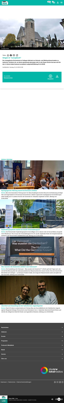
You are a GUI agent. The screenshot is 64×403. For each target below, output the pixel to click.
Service (3, 354)
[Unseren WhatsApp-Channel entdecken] (55, 382)
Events (3, 336)
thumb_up (62, 399)
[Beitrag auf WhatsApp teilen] (8, 55)
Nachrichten (5, 327)
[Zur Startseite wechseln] (5, 3)
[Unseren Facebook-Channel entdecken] (60, 382)
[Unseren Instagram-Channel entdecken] (62, 382)
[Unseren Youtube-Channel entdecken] (57, 382)
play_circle (59, 399)
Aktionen (4, 332)
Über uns (4, 358)
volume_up (52, 399)
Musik (3, 349)
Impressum (4, 382)
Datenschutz (11, 382)
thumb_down (56, 399)
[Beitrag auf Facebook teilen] (11, 55)
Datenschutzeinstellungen (24, 382)
